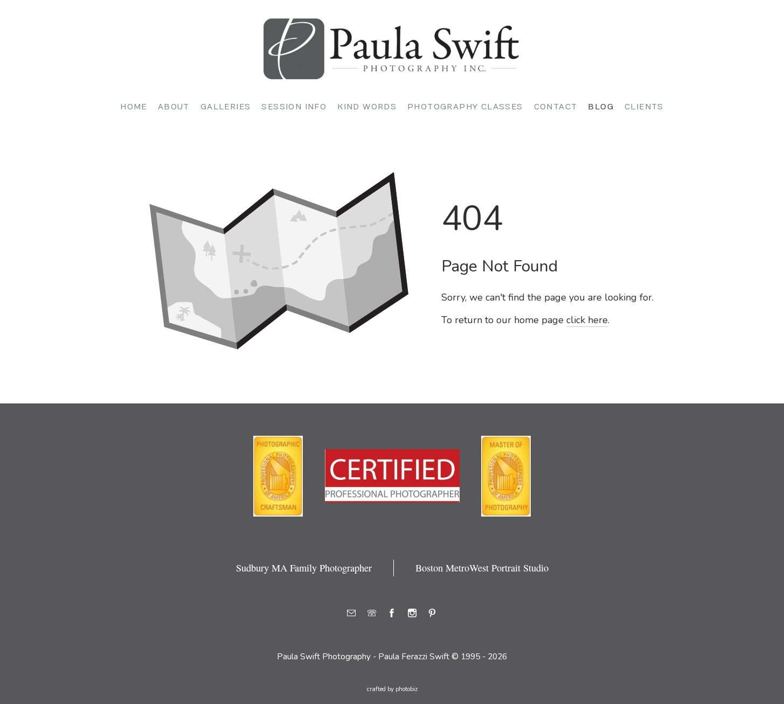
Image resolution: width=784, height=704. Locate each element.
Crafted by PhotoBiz (392, 689)
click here (587, 319)
